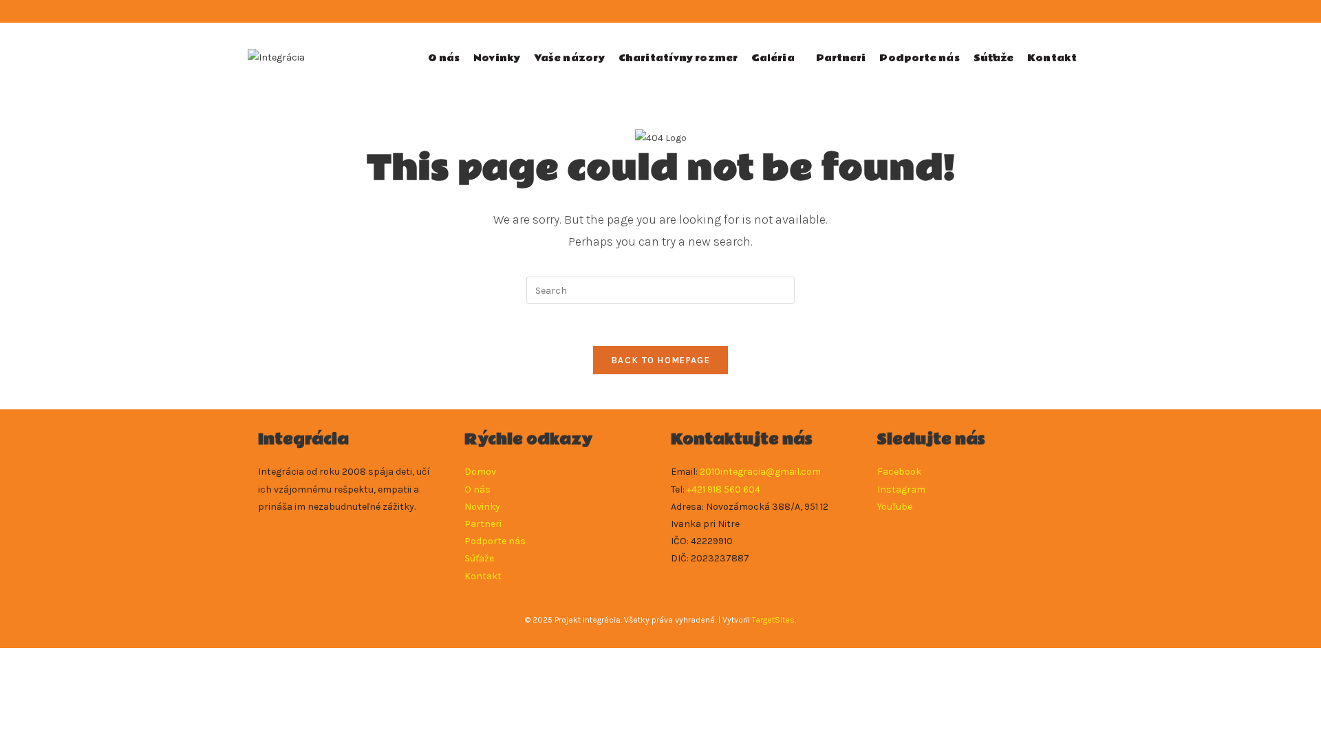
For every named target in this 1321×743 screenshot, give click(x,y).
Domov (480, 471)
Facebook (899, 471)
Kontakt (483, 576)
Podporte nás (495, 541)
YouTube (894, 507)
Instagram (901, 489)
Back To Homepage (660, 360)
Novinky (482, 507)
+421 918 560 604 (723, 489)
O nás (477, 489)
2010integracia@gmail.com (760, 471)
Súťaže (479, 558)
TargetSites (773, 620)
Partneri (483, 524)
